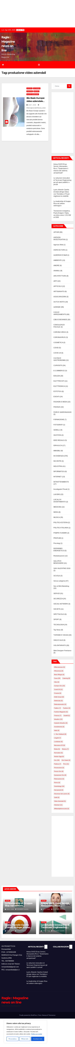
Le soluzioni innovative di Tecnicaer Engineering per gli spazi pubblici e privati (36, 965)
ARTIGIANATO (59, 291)
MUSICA (57, 517)
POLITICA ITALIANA (61, 528)
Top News (57, 630)
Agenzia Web (58, 245)
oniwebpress (21, 930)
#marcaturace (59, 667)
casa (57, 678)
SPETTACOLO (59, 614)
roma (57, 782)
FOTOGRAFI (58, 425)
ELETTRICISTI (59, 381)
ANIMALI (57, 271)
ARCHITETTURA (60, 276)
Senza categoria (59, 581)
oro (56, 760)
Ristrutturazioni (59, 556)
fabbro (57, 708)
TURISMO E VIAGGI (61, 635)
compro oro (59, 686)
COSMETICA (58, 342)
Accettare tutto (37, 1039)
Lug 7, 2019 (32, 105)
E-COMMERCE (59, 370)
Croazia (57, 693)
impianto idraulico (60, 723)
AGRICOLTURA (59, 250)
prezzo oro (58, 771)
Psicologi (57, 543)
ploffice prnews (59, 909)
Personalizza (13, 1039)
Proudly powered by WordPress (28, 1015)
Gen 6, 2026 (10, 909)
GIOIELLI (57, 430)
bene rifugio (59, 674)
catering (66, 678)
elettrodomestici (60, 704)
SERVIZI (57, 593)
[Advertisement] (37, 13)
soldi (56, 797)
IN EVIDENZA (37, 88)
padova (57, 764)
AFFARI (56, 232)
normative (58, 753)
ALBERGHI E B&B (60, 255)
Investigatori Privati (60, 489)
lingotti (57, 738)
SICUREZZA (58, 598)
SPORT (56, 619)
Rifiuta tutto (24, 1039)
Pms (66, 764)
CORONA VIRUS (60, 332)
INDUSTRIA (29, 91)
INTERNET (58, 476)
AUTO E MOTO (59, 302)
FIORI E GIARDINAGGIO (62, 412)
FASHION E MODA (60, 402)
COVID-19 (57, 353)
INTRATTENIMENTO (61, 482)
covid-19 (58, 689)
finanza (57, 715)
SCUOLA (57, 576)
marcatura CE (59, 745)
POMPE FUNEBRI (60, 533)
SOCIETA (57, 609)
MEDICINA (36, 91)
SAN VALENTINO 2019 (62, 568)
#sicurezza (58, 671)
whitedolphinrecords (61, 808)
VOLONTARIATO (60, 645)
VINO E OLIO (58, 640)
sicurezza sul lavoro (61, 793)
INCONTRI (57, 461)
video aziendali (60, 801)
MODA (56, 512)
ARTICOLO (58, 286)
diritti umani (59, 697)
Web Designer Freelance (62, 650)
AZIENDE (57, 307)
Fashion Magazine (61, 712)
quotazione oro (60, 775)
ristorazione (59, 779)
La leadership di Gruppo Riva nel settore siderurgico (62, 203)
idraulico (58, 719)
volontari (58, 805)
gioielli (67, 715)
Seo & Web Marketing (61, 586)
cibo (56, 682)
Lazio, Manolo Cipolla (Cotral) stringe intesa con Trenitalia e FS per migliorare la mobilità (37, 974)
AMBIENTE (58, 260)
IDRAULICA (58, 445)
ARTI (55, 281)
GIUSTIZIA (57, 435)
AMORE (56, 265)
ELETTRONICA (59, 386)
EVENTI (56, 396)
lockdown (58, 741)
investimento (59, 726)
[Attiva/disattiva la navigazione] (39, 65)
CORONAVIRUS (59, 337)
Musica (65, 749)
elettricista (58, 700)
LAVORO (57, 494)
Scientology (59, 786)
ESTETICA (29, 88)
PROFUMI (57, 538)
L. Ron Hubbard (60, 734)
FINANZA (57, 407)
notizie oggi (59, 756)
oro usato (66, 760)
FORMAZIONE (59, 419)
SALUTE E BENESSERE (32, 94)
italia (56, 730)
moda (57, 749)
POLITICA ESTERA (61, 522)
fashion (66, 708)
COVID (56, 348)
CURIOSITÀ (58, 365)
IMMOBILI (57, 451)
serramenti (58, 790)
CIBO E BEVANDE (60, 319)
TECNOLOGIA (59, 624)
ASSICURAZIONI (60, 296)
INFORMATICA (59, 471)
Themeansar (51, 1015)
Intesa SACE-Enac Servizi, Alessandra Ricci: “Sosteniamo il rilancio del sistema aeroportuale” (61, 168)
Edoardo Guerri (23, 909)
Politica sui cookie (36, 1034)
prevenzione (59, 767)
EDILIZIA (57, 376)
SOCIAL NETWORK (61, 604)
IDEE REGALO (59, 440)
